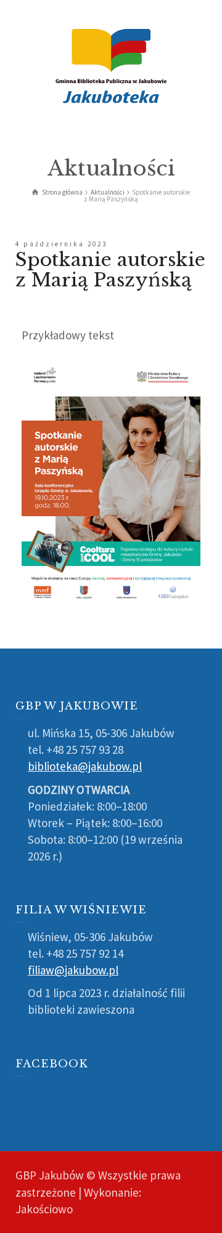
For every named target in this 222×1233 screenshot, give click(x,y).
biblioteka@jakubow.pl (85, 766)
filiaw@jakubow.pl (73, 970)
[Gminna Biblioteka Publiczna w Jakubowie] (111, 64)
